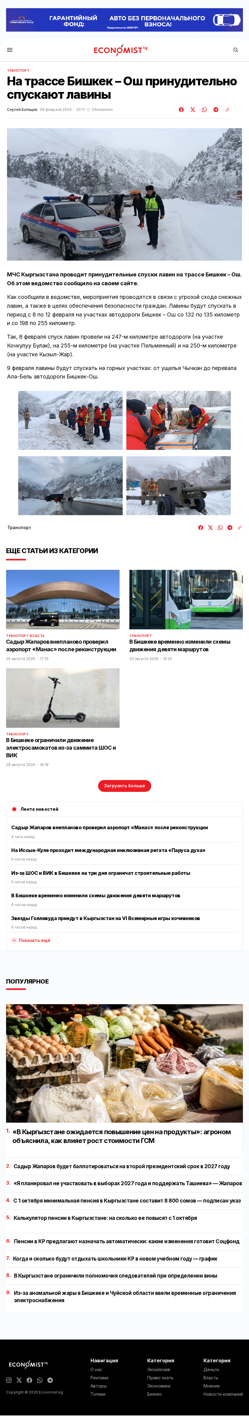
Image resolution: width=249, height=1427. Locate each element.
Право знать (160, 1377)
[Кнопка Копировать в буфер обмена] (225, 109)
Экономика (158, 1386)
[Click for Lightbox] (70, 420)
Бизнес (154, 1394)
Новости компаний (223, 1394)
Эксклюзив (158, 1369)
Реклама (99, 1377)
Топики (97, 1394)
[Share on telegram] (215, 109)
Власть (37, 635)
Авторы (98, 1386)
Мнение (211, 1386)
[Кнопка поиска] (235, 50)
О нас (96, 1369)
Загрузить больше (124, 785)
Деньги (211, 1369)
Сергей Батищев (22, 110)
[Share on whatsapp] (203, 109)
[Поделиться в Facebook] (181, 109)
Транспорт (18, 70)
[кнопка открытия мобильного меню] (9, 50)
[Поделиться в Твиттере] (192, 109)
